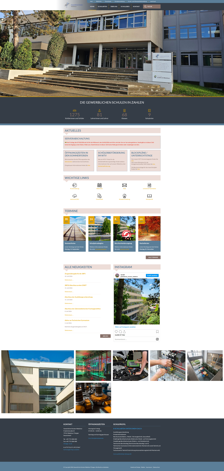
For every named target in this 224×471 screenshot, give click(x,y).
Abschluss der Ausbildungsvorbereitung (78, 297)
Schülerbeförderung (104, 166)
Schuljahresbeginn (100, 249)
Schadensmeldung (120, 1)
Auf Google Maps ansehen (71, 449)
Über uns (114, 6)
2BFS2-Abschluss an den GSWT (76, 285)
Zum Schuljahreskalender (96, 438)
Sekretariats (68, 161)
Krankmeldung (74, 188)
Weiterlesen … (69, 280)
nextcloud (153, 1)
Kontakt (136, 6)
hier (89, 165)
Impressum (149, 467)
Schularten (102, 6)
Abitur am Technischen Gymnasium (77, 320)
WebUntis (99, 1)
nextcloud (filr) (74, 199)
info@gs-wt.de (67, 443)
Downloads (108, 1)
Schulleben (125, 6)
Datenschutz (156, 467)
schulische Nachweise (149, 188)
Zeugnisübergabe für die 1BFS (75, 274)
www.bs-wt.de (124, 249)
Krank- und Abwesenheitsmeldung (137, 1)
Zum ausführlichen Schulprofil (122, 454)
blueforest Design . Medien (138, 467)
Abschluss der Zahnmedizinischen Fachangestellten (83, 309)
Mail (91, 1)
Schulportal (149, 199)
